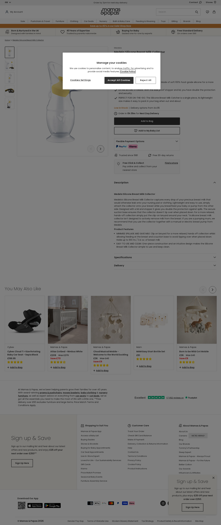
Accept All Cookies (119, 80)
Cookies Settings (80, 80)
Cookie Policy (127, 71)
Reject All (145, 80)
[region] (111, 71)
